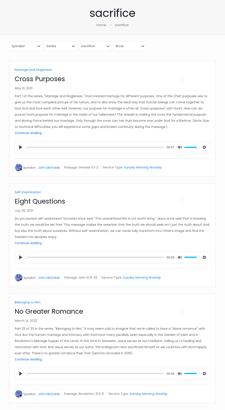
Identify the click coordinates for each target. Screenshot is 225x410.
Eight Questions (40, 201)
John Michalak (49, 167)
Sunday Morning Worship (143, 167)
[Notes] (182, 78)
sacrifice (122, 25)
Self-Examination (28, 192)
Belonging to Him (28, 302)
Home (101, 25)
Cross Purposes (40, 79)
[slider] (94, 147)
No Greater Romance (49, 311)
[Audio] (180, 78)
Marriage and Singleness (33, 70)
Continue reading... (29, 133)
